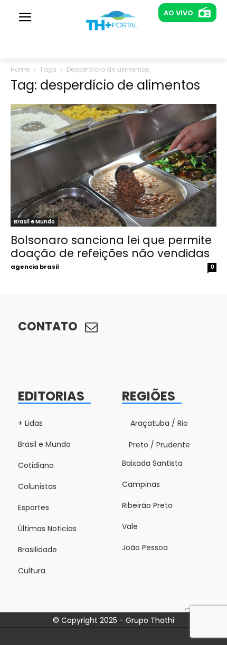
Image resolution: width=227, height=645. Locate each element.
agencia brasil (35, 266)
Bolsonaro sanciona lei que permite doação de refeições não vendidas (111, 246)
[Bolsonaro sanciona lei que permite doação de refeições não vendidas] (113, 165)
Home (20, 69)
